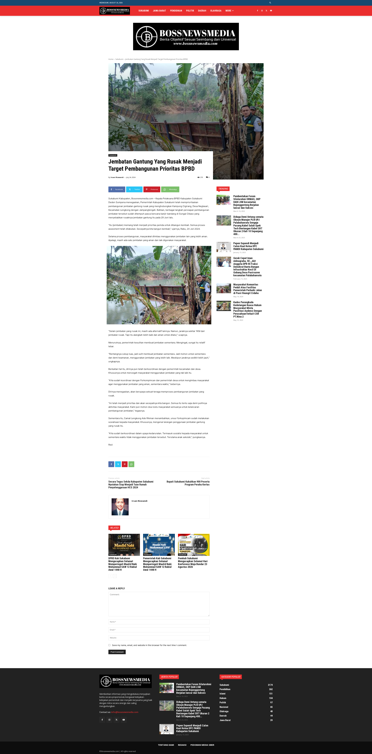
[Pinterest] (125, 464)
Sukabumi (119, 59)
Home (110, 59)
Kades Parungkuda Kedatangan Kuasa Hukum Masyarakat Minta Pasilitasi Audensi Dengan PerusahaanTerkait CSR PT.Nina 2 (247, 309)
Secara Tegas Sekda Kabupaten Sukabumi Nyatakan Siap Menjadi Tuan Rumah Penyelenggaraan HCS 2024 (130, 484)
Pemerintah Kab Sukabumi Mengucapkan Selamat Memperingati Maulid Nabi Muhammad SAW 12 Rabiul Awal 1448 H (157, 564)
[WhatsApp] (131, 464)
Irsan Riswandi (117, 177)
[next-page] (115, 576)
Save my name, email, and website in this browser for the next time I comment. (149, 645)
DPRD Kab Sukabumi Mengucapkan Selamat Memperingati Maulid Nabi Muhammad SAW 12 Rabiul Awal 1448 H (122, 564)
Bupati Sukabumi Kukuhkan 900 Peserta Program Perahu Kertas (188, 483)
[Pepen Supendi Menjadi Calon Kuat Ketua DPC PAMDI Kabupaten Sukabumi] (224, 247)
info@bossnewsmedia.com (124, 712)
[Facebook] (257, 10)
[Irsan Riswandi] (120, 506)
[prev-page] (110, 576)
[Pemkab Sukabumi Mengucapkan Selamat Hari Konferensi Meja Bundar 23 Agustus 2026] (194, 545)
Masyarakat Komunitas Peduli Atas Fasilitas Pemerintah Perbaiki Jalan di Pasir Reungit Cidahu (247, 289)
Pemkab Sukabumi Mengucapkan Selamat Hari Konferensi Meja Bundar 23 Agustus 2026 (193, 562)
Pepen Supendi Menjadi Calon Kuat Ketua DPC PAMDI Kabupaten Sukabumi (248, 246)
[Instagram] (262, 10)
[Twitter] (266, 10)
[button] (270, 3)
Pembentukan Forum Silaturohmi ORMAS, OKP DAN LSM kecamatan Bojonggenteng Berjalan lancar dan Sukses (246, 202)
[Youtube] (271, 10)
